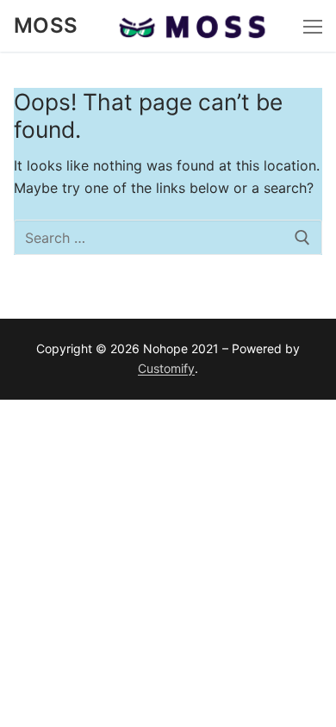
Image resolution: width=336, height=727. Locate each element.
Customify (166, 368)
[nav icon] (312, 26)
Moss (46, 25)
